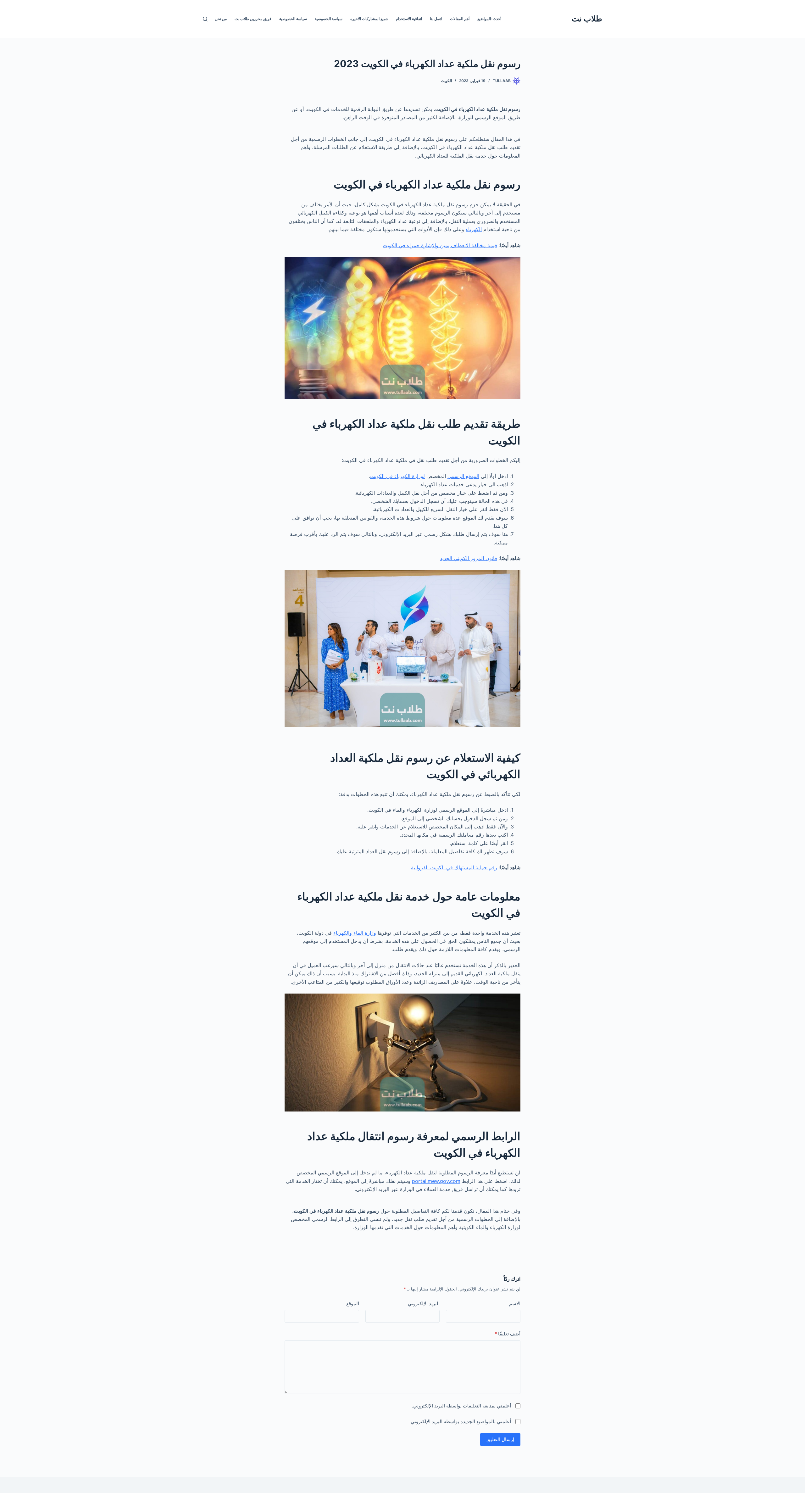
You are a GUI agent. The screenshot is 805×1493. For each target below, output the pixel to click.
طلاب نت (587, 18)
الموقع (352, 1303)
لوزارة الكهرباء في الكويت (397, 476)
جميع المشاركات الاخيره (369, 18)
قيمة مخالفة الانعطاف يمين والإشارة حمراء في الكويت (440, 245)
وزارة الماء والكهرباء (354, 933)
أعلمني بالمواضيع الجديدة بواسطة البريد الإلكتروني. (460, 1421)
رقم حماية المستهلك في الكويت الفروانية (454, 867)
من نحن (221, 18)
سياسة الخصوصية (328, 18)
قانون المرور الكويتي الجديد (468, 558)
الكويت (446, 80)
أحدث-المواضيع (489, 18)
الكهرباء (474, 229)
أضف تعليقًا (507, 1334)
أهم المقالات (459, 18)
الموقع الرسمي (463, 476)
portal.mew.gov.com (436, 1181)
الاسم (514, 1303)
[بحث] (205, 19)
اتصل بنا (436, 18)
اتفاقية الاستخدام (409, 18)
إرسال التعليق (500, 1439)
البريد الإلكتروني (424, 1303)
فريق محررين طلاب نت (253, 18)
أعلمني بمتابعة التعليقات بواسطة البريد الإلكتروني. (461, 1406)
